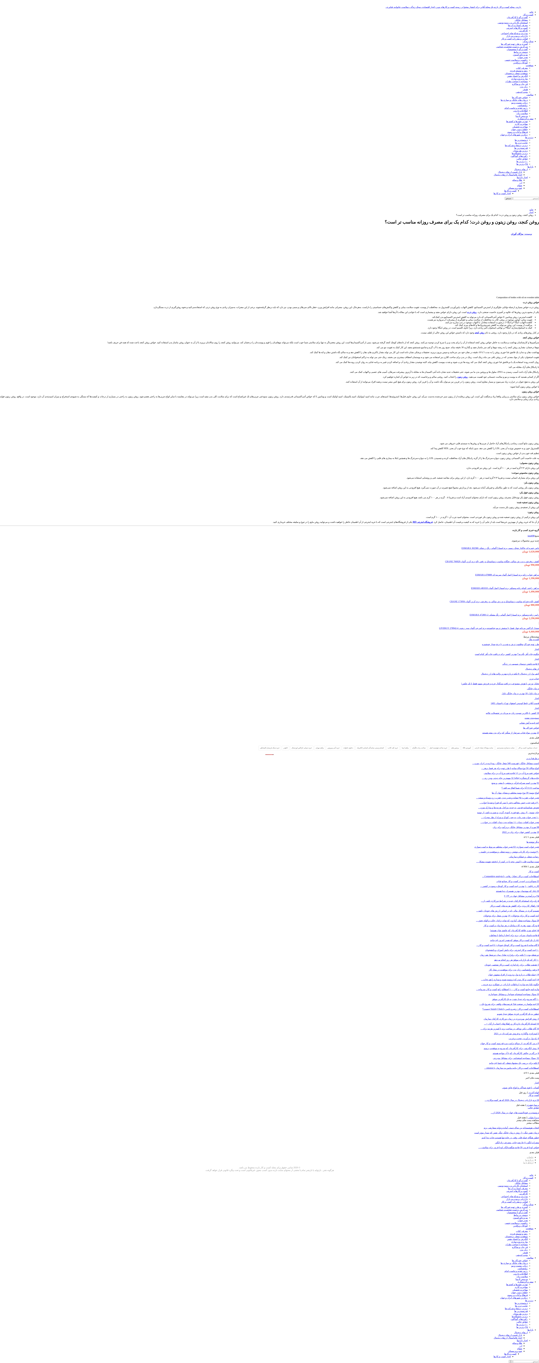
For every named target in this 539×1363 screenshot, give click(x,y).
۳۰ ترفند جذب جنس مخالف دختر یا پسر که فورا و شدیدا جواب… (509, 802)
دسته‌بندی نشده (532, 718)
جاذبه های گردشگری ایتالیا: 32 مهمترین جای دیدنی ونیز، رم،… (510, 778)
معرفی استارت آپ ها (518, 25)
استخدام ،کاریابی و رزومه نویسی (513, 22)
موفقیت (529, 65)
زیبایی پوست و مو (519, 102)
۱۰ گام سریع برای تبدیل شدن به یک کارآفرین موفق (515, 999)
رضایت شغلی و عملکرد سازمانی (524, 857)
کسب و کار (528, 14)
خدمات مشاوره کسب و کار (527, 748)
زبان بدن (524, 86)
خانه (531, 12)
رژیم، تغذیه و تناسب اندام (516, 108)
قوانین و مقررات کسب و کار (514, 38)
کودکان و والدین (520, 62)
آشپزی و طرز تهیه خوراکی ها (514, 44)
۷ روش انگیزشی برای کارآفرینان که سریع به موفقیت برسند (511, 1048)
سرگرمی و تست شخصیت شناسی (512, 46)
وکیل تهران (320, 748)
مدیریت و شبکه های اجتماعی (514, 33)
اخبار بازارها (522, 177)
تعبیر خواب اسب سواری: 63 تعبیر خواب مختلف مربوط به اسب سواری (506, 847)
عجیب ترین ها (521, 143)
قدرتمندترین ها (521, 148)
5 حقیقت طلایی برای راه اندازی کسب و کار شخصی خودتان (511, 965)
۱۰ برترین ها (522, 161)
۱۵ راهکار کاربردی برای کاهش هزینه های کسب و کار (514, 906)
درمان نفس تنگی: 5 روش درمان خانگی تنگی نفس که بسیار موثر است (506, 1133)
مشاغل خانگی (521, 20)
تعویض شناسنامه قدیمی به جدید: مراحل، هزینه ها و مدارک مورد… (508, 807)
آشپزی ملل (534, 639)
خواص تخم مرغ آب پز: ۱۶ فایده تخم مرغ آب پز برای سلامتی (511, 773)
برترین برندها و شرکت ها (516, 145)
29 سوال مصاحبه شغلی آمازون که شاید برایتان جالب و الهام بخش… (507, 920)
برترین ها (529, 137)
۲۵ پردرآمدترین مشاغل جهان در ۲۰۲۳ (521, 896)
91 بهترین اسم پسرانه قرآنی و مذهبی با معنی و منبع (515, 783)
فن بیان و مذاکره (520, 84)
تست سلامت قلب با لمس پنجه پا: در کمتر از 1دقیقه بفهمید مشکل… (507, 861)
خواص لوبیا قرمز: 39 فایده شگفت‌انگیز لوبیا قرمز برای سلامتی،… (508, 1147)
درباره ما (529, 1160)
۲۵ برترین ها (522, 164)
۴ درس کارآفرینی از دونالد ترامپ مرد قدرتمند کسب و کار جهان (509, 1043)
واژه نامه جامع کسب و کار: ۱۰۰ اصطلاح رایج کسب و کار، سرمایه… (507, 989)
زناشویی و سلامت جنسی (516, 60)
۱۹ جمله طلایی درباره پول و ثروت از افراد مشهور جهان (513, 974)
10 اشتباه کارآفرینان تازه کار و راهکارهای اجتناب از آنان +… (511, 1024)
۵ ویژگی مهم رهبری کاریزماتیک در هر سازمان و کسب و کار (511, 925)
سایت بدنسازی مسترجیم (505, 748)
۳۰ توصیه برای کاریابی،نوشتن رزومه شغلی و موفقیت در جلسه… (509, 852)
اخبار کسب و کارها (502, 193)
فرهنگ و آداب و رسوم (517, 132)
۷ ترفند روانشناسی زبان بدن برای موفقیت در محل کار (514, 970)
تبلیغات (530, 1157)
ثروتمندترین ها (521, 140)
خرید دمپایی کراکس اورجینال (302, 748)
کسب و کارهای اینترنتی (517, 28)
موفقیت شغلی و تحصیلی (516, 73)
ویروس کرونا (522, 116)
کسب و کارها (510, 191)
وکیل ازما (405, 748)
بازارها (530, 167)
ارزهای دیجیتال (521, 169)
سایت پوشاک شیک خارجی (484, 748)
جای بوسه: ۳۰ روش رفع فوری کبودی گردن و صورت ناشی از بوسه (508, 812)
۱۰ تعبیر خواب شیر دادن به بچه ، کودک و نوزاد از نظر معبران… (510, 817)
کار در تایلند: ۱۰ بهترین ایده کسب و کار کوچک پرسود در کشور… (509, 886)
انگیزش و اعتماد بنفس (517, 76)
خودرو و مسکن (515, 188)
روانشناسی (522, 105)
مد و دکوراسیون (520, 54)
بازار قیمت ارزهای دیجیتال (510, 172)
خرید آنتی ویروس (333, 748)
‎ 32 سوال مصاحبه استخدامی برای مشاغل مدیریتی (516, 1058)
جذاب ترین (534, 678)
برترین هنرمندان (520, 151)
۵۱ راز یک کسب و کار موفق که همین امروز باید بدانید (514, 940)
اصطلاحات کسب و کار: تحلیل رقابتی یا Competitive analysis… (510, 876)
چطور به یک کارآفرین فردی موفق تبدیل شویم (518, 1014)
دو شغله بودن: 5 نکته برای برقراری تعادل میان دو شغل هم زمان (509, 955)
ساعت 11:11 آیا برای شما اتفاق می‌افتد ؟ (520, 788)
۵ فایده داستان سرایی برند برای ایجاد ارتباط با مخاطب (514, 935)
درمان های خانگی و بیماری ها (514, 100)
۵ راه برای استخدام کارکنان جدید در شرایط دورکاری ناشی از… (510, 901)
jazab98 (531, 536)
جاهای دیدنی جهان (519, 129)
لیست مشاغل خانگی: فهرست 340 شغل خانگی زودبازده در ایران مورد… (505, 763)
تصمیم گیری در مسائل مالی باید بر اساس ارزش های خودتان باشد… (507, 911)
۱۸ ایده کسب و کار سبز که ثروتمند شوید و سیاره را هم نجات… (510, 979)
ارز (520, 183)
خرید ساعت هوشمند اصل (438, 748)
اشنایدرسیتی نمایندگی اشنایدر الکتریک (370, 748)
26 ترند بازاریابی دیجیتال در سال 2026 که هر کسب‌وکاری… (512, 1100)
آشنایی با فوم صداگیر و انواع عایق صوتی (520, 1087)
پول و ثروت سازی (519, 78)
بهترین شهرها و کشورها (517, 121)
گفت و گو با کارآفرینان (517, 17)
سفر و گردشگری (525, 119)
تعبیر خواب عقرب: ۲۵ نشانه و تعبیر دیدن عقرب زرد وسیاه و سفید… (507, 798)
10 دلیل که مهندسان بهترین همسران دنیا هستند (517, 891)
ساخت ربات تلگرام (419, 748)
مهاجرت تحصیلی (520, 127)
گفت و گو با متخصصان (517, 49)
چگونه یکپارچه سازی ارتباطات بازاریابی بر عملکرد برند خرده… (510, 984)
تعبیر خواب (523, 57)
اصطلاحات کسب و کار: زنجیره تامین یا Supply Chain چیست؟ (510, 1009)
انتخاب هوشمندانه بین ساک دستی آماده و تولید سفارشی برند (511, 1128)
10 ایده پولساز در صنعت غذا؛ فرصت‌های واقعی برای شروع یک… (509, 1004)
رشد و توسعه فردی (519, 70)
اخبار (537, 649)
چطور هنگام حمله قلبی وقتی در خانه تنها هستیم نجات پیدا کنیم (510, 1137)
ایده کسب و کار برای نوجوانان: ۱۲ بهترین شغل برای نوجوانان (511, 915)
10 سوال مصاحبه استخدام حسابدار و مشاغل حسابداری (513, 994)
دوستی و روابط (521, 52)
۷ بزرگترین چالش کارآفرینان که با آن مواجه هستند (516, 1053)
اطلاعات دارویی (520, 111)
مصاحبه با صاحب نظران (516, 81)
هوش (525, 89)
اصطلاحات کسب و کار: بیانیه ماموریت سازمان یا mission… (511, 1068)
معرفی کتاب (522, 68)
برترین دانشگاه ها (520, 153)
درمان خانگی (533, 688)
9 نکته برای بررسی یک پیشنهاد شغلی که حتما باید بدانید (514, 1063)
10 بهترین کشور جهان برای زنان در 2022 (520, 832)
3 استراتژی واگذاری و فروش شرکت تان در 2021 (516, 1033)
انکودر (285, 748)
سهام (519, 185)
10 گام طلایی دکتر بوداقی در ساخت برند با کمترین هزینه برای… (509, 1028)
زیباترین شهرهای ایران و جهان (514, 135)
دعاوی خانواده (348, 748)
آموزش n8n (467, 748)
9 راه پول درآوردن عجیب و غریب (524, 1038)
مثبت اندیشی (522, 92)
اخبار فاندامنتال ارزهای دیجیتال (508, 175)
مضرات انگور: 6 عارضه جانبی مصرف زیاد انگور (517, 1142)
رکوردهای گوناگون (519, 156)
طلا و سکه (517, 180)
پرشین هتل (455, 748)
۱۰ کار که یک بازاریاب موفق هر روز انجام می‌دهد (516, 960)
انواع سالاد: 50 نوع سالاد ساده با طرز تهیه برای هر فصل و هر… (510, 768)
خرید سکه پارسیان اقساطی (269, 748)
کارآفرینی (523, 30)
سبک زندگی (528, 41)
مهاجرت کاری (521, 124)
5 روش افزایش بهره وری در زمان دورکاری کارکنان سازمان (511, 1019)
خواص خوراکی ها (520, 97)
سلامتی (529, 94)
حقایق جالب (522, 159)
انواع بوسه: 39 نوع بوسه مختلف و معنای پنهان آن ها (515, 793)
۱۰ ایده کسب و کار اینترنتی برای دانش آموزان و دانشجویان (512, 950)
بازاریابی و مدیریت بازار (517, 36)
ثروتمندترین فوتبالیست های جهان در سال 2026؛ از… (515, 1112)
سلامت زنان (522, 113)
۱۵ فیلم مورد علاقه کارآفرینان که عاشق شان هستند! (514, 930)
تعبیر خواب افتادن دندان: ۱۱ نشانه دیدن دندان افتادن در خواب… (509, 822)
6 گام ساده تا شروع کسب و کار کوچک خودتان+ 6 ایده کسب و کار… (507, 945)
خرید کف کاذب (393, 748)
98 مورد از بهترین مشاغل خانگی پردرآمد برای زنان (516, 827)
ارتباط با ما (528, 1162)
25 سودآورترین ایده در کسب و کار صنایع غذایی (517, 881)
